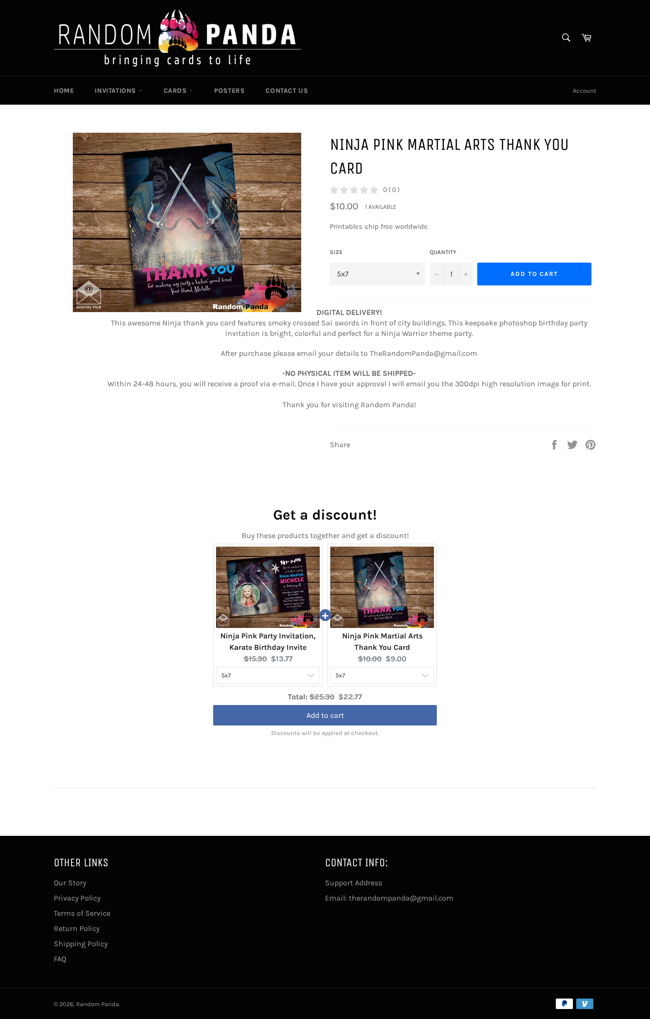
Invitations (116, 91)
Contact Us (287, 91)
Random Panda (97, 1004)
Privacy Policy (77, 897)
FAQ (60, 958)
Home (64, 91)
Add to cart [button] (325, 714)
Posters (229, 91)
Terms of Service (82, 913)
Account (584, 90)
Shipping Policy (81, 943)
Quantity (443, 252)
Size (336, 252)
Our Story (70, 882)
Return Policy (76, 928)
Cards (176, 91)
